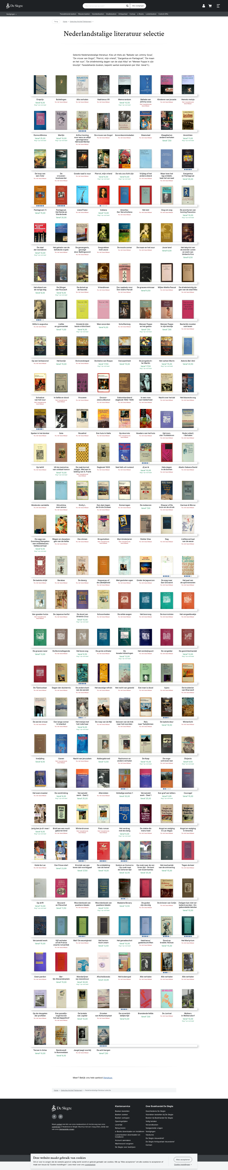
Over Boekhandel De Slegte (159, 1106)
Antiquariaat (122, 14)
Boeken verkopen (122, 1118)
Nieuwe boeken (84, 14)
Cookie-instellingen (182, 1164)
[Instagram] (60, 1116)
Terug (56, 21)
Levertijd (118, 1125)
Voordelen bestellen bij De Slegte (159, 1114)
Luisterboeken (151, 14)
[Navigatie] (218, 6)
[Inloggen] (204, 6)
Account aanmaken (123, 1140)
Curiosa (132, 14)
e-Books (140, 14)
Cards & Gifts (163, 14)
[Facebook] (54, 1116)
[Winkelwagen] (210, 6)
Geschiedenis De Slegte (155, 1111)
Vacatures (150, 1135)
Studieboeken (111, 14)
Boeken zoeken (121, 1114)
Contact (149, 1145)
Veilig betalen (151, 1121)
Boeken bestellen (122, 1111)
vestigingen (56, 1127)
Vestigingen (150, 1131)
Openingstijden (121, 1121)
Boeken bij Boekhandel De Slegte (159, 1118)
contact (59, 1124)
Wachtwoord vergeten (124, 1144)
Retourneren (120, 1128)
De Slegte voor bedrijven (125, 1147)
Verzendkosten (152, 1125)
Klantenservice (122, 1106)
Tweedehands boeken (68, 14)
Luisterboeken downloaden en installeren (127, 1136)
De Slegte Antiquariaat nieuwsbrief (160, 1142)
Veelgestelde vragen (66, 1129)
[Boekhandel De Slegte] (14, 5)
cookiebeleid (90, 1165)
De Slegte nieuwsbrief (155, 1138)
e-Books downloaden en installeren (129, 1131)
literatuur (108, 1077)
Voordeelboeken (98, 14)
